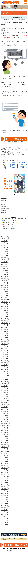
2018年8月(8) (5, 407)
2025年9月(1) (5, 249)
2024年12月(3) (5, 264)
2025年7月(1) (5, 253)
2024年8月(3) (5, 270)
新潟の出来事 (17, 19)
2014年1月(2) (5, 514)
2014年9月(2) (5, 503)
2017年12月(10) (5, 424)
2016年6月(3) (5, 461)
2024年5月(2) (5, 276)
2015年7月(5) (5, 485)
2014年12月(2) (5, 499)
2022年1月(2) (5, 321)
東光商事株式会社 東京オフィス (17, 166)
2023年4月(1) (5, 291)
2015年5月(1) (5, 489)
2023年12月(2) (5, 281)
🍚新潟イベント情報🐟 (8, 227)
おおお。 (3, 198)
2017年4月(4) (5, 440)
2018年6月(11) (5, 411)
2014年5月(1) (5, 510)
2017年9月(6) (5, 430)
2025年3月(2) (5, 258)
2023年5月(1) (5, 289)
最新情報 (23, 19)
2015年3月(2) (5, 493)
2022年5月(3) (5, 312)
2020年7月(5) (5, 358)
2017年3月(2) (5, 442)
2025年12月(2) (5, 245)
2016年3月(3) (5, 468)
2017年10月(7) (5, 428)
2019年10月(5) (5, 377)
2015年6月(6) (5, 487)
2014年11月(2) (5, 501)
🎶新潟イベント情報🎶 (8, 229)
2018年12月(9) (5, 398)
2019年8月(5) (5, 382)
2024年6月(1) (5, 274)
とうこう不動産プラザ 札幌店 (17, 162)
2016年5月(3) (5, 463)
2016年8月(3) (5, 457)
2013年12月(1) (5, 516)
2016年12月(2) (5, 449)
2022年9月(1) (5, 304)
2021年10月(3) (5, 327)
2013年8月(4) (5, 524)
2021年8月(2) (5, 331)
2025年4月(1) (5, 255)
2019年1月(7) (5, 396)
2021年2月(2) (5, 344)
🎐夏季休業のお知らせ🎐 (8, 220)
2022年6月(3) (5, 310)
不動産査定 (4, 204)
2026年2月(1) (5, 241)
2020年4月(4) (5, 365)
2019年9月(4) (5, 379)
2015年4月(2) (5, 491)
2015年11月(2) (5, 476)
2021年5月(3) (5, 337)
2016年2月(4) (5, 470)
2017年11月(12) (5, 426)
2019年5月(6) (5, 388)
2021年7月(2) (5, 333)
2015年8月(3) (5, 482)
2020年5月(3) (5, 363)
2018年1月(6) (5, 421)
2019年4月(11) (5, 390)
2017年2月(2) (5, 445)
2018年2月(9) (5, 419)
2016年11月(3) (5, 451)
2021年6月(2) (5, 335)
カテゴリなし (5, 202)
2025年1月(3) (5, 262)
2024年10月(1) (5, 266)
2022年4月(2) (5, 314)
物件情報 (3, 212)
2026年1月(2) (5, 243)
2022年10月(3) (5, 302)
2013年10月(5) (5, 520)
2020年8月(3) (5, 356)
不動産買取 (4, 206)
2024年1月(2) (5, 279)
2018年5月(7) (5, 413)
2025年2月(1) (5, 260)
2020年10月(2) (5, 352)
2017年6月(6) (5, 436)
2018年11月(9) (5, 400)
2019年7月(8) (5, 384)
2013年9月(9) (5, 522)
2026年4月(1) (5, 239)
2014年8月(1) (5, 506)
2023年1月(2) (5, 295)
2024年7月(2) (5, 272)
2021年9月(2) (5, 329)
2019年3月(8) (5, 392)
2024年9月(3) (5, 268)
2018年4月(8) (5, 415)
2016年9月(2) (5, 455)
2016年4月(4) (5, 466)
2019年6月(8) (5, 386)
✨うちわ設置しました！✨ (9, 222)
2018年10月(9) (5, 403)
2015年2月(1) (5, 495)
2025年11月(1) (5, 247)
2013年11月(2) (5, 518)
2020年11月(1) (5, 350)
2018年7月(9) (5, 409)
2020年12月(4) (5, 348)
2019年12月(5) (5, 373)
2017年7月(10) (5, 434)
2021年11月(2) (5, 325)
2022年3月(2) (5, 316)
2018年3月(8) (5, 417)
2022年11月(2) (5, 300)
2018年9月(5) (5, 405)
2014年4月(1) (5, 512)
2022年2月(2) (5, 319)
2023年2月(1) (5, 293)
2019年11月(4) (5, 375)
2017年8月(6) (5, 432)
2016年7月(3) (5, 459)
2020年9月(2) (5, 354)
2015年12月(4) (5, 474)
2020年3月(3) (5, 367)
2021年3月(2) (5, 342)
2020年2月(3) (5, 369)
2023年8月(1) (5, 285)
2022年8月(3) (5, 306)
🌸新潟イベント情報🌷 (8, 224)
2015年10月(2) (5, 478)
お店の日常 (4, 200)
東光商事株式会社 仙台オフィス (17, 164)
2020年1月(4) (5, 371)
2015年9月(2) (5, 480)
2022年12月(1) (5, 297)
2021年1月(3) (5, 346)
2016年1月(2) (5, 472)
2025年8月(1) (5, 251)
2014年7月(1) (5, 508)
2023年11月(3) (5, 283)
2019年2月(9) (5, 394)
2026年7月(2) (5, 237)
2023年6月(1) (5, 287)
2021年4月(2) (5, 340)
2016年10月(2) (5, 453)
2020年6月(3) (5, 361)
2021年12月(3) (5, 323)
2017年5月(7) (5, 438)
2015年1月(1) (5, 497)
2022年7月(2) (5, 308)
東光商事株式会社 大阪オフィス (17, 168)
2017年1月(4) (5, 447)
